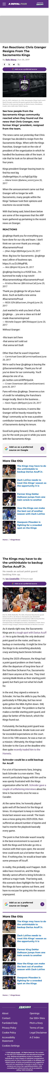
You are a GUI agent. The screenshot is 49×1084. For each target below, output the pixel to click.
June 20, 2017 (33, 251)
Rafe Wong (11, 59)
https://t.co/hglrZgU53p (25, 176)
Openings (34, 1013)
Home (5, 540)
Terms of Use (37, 1027)
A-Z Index (35, 1037)
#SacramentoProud (13, 247)
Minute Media (15, 1052)
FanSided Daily (10, 1023)
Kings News (15, 540)
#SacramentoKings (13, 279)
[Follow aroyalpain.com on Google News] (42, 449)
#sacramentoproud (19, 318)
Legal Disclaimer (38, 1032)
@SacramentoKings (13, 368)
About (5, 1013)
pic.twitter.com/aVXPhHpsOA (18, 380)
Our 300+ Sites (37, 1018)
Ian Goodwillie (12, 579)
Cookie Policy (9, 1032)
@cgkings (8, 235)
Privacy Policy (9, 1027)
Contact (6, 1018)
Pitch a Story (36, 1023)
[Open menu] (4, 3)
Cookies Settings (11, 1045)
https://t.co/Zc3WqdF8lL (15, 263)
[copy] (18, 64)
